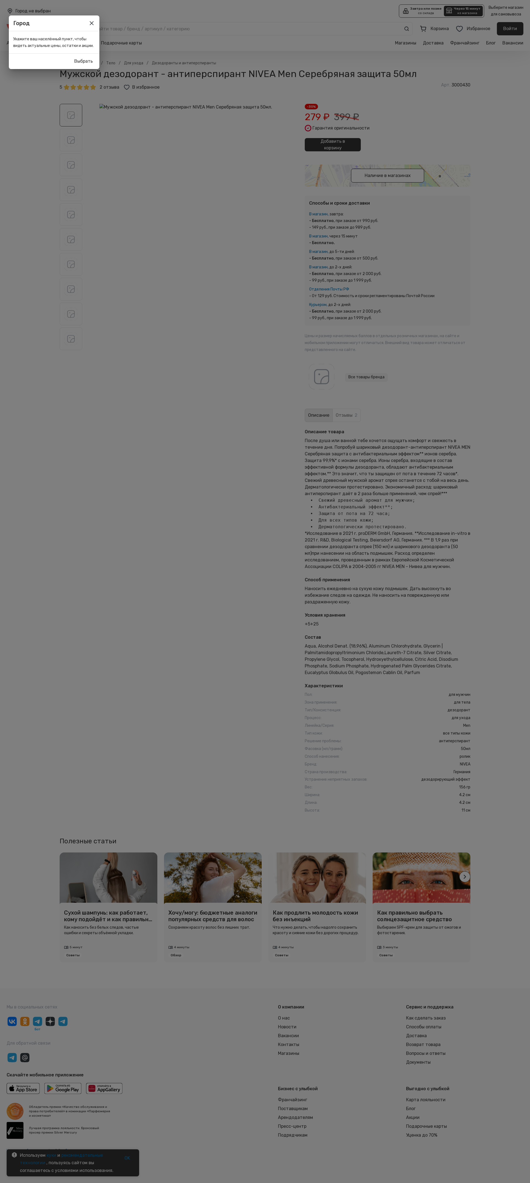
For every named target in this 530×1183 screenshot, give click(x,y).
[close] (91, 23)
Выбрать (83, 61)
